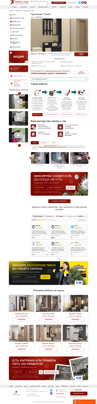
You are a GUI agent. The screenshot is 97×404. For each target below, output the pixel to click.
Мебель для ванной (16, 42)
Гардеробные (16, 25)
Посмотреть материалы (59, 201)
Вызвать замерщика (52, 114)
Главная (14, 7)
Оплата (54, 142)
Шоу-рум (54, 7)
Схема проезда (60, 393)
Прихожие (18, 10)
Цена (34, 142)
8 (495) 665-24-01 (71, 1)
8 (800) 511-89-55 (71, 2)
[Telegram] (79, 2)
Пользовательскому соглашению (54, 192)
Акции (70, 7)
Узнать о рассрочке (67, 114)
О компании (23, 7)
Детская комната (17, 35)
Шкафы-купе (16, 21)
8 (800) (75, 390)
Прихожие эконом (28, 10)
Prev (19, 94)
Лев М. (76, 225)
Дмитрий (57, 225)
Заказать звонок (59, 2)
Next (19, 145)
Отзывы (77, 7)
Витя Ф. (76, 242)
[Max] (82, 2)
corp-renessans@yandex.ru (78, 396)
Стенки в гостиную (18, 28)
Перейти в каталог (81, 114)
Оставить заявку (37, 114)
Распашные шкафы (18, 18)
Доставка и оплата (43, 7)
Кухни (14, 14)
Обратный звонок (79, 393)
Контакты (85, 7)
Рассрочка (62, 7)
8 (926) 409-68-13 (71, 4)
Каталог (32, 7)
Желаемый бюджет (57, 187)
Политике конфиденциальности (42, 192)
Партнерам (72, 386)
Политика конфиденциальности (40, 401)
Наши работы (16, 47)
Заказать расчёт (81, 54)
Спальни (15, 38)
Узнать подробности (81, 73)
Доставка (43, 142)
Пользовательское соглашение (56, 401)
